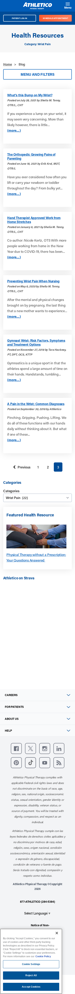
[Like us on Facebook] (16, 748)
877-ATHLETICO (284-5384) (37, 901)
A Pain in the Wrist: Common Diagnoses (35, 404)
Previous (20, 468)
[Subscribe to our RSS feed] (58, 762)
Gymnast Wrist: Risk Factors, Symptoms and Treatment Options (36, 343)
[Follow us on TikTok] (30, 762)
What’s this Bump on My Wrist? (29, 95)
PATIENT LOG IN (19, 18)
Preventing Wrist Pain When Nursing (33, 281)
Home (7, 64)
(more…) (14, 130)
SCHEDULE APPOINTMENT (55, 18)
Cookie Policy (43, 956)
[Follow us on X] (30, 748)
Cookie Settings (31, 964)
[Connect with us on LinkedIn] (58, 748)
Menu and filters (37, 74)
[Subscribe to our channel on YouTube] (44, 762)
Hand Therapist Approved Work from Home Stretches (34, 220)
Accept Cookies (31, 986)
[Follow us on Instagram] (44, 748)
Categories (11, 491)
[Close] (56, 933)
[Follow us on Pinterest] (16, 762)
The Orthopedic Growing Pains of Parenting (31, 156)
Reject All (31, 975)
